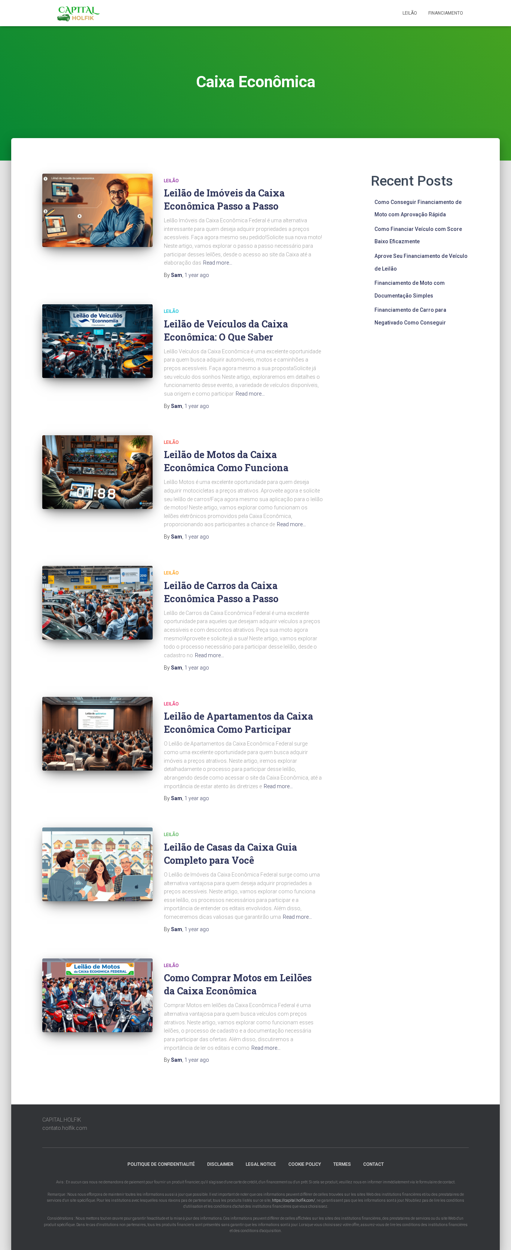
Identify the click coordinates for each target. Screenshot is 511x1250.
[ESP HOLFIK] (79, 13)
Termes (342, 1164)
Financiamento (445, 13)
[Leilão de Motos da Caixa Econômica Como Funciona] (97, 472)
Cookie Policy (304, 1164)
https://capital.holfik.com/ (293, 1200)
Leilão (410, 13)
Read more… (217, 263)
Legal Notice (261, 1164)
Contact (373, 1164)
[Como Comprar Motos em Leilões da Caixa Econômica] (97, 995)
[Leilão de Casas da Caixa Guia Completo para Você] (97, 864)
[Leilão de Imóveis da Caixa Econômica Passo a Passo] (97, 210)
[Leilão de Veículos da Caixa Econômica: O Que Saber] (97, 341)
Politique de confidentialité (161, 1164)
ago (196, 275)
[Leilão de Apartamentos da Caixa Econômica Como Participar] (97, 734)
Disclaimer (220, 1164)
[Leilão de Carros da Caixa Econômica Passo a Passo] (97, 603)
